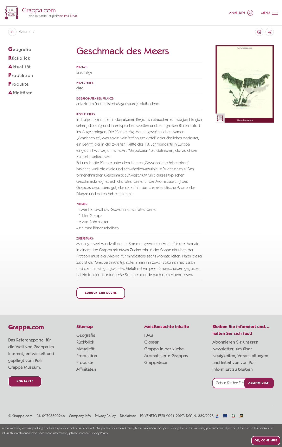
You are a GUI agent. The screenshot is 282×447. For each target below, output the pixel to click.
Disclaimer (128, 416)
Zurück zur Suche (101, 293)
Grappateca (155, 362)
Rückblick (85, 342)
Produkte (85, 362)
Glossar (151, 342)
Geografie (85, 335)
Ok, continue (266, 440)
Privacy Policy (105, 416)
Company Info (80, 416)
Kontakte (25, 381)
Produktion (86, 355)
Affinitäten (86, 369)
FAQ (148, 335)
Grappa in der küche (164, 349)
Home (23, 31)
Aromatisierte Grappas (166, 355)
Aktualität (85, 349)
